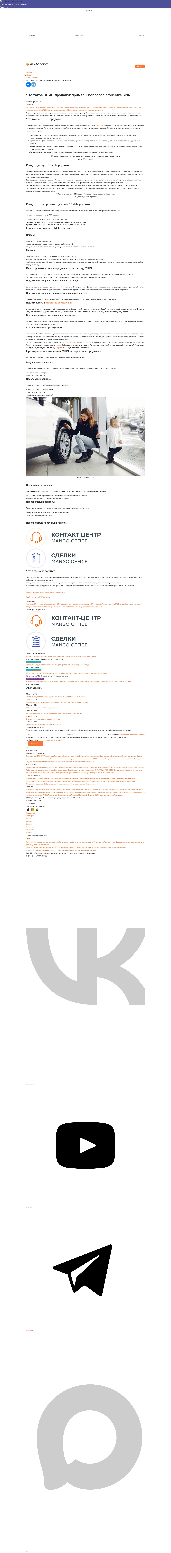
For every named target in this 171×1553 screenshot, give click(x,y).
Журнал (29, 832)
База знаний (73, 770)
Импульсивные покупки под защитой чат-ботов (43, 725)
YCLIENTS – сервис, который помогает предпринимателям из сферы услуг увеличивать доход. (61, 656)
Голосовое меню (41, 759)
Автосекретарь (52, 762)
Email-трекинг (111, 781)
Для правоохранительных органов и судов (110, 848)
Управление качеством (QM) (90, 778)
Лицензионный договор (102, 842)
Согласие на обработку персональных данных (76, 842)
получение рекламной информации (131, 734)
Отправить (35, 744)
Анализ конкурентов (66, 781)
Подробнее (4, 7)
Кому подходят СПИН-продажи (56, 107)
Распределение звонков (114, 759)
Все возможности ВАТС (85, 762)
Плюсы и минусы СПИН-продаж (113, 107)
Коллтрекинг (31, 781)
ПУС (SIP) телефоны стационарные (75, 792)
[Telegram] (33, 84)
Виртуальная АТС (32, 756)
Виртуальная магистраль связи (81, 759)
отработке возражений (58, 302)
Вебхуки (87, 773)
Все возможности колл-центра (43, 773)
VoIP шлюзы (73, 795)
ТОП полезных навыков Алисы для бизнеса (42, 708)
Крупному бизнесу (74, 789)
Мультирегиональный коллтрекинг (84, 784)
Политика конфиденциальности (61, 850)
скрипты (60, 348)
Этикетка (73, 756)
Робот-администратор (34, 770)
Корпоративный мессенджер (111, 756)
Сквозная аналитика (82, 781)
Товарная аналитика (98, 781)
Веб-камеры (93, 792)
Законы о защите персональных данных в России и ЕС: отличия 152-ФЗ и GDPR (55, 697)
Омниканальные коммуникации (76, 767)
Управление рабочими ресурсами (55, 770)
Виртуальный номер (61, 756)
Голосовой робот (32, 778)
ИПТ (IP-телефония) (46, 756)
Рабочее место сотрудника (117, 767)
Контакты (29, 830)
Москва (32, 35)
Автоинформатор (39, 762)
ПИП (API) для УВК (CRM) (104, 770)
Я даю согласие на (45, 740)
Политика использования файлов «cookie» (42, 848)
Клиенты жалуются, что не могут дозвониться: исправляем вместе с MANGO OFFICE (57, 702)
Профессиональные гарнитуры (109, 792)
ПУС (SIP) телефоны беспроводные (56, 795)
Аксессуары (118, 795)
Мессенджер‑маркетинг (35, 784)
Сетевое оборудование (129, 792)
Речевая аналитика (52, 778)
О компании (30, 827)
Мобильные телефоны (105, 795)
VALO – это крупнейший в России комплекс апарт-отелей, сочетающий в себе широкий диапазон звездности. (66, 673)
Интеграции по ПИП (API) (74, 773)
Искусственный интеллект (70, 778)
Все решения (45, 792)
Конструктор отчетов (135, 767)
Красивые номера (88, 789)
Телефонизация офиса (34, 789)
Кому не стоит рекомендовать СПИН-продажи (85, 107)
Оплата (29, 824)
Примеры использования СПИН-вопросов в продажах (66, 110)
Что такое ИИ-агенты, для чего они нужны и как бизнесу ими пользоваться (54, 713)
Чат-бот (42, 778)
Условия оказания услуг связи (37, 850)
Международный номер (104, 789)
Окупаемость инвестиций (125, 781)
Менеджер (99, 125)
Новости (29, 819)
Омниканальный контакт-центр (38, 767)
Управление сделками (86, 770)
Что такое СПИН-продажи (35, 107)
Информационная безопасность (55, 789)
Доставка (29, 821)
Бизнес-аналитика (108, 778)
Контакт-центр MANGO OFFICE (77, 342)
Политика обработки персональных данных (42, 842)
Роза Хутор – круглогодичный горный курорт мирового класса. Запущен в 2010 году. (58, 665)
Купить (139, 66)
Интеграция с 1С (96, 773)
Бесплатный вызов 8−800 (122, 789)
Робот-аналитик (50, 784)
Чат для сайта (119, 770)
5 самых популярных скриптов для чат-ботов (43, 719)
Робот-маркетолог (64, 784)
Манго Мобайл (128, 759)
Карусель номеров (93, 756)
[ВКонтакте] (28, 84)
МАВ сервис (81, 756)
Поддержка (79, 35)
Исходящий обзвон (57, 767)
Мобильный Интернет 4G (87, 795)
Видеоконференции (129, 756)
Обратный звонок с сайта (67, 762)
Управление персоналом (98, 767)
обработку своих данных (52, 740)
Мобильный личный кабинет (58, 759)
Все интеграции (108, 773)
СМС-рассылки (99, 759)
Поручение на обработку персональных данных (76, 848)
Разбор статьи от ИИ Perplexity (37, 597)
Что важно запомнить (94, 110)
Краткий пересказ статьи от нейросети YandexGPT (45, 593)
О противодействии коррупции (84, 850)
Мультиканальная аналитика (47, 781)
